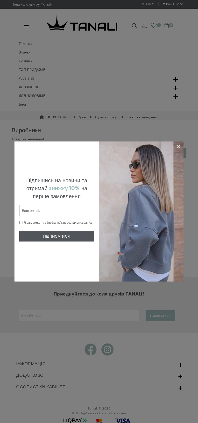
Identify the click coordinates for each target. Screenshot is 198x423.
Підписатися (56, 236)
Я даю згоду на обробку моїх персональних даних (58, 223)
